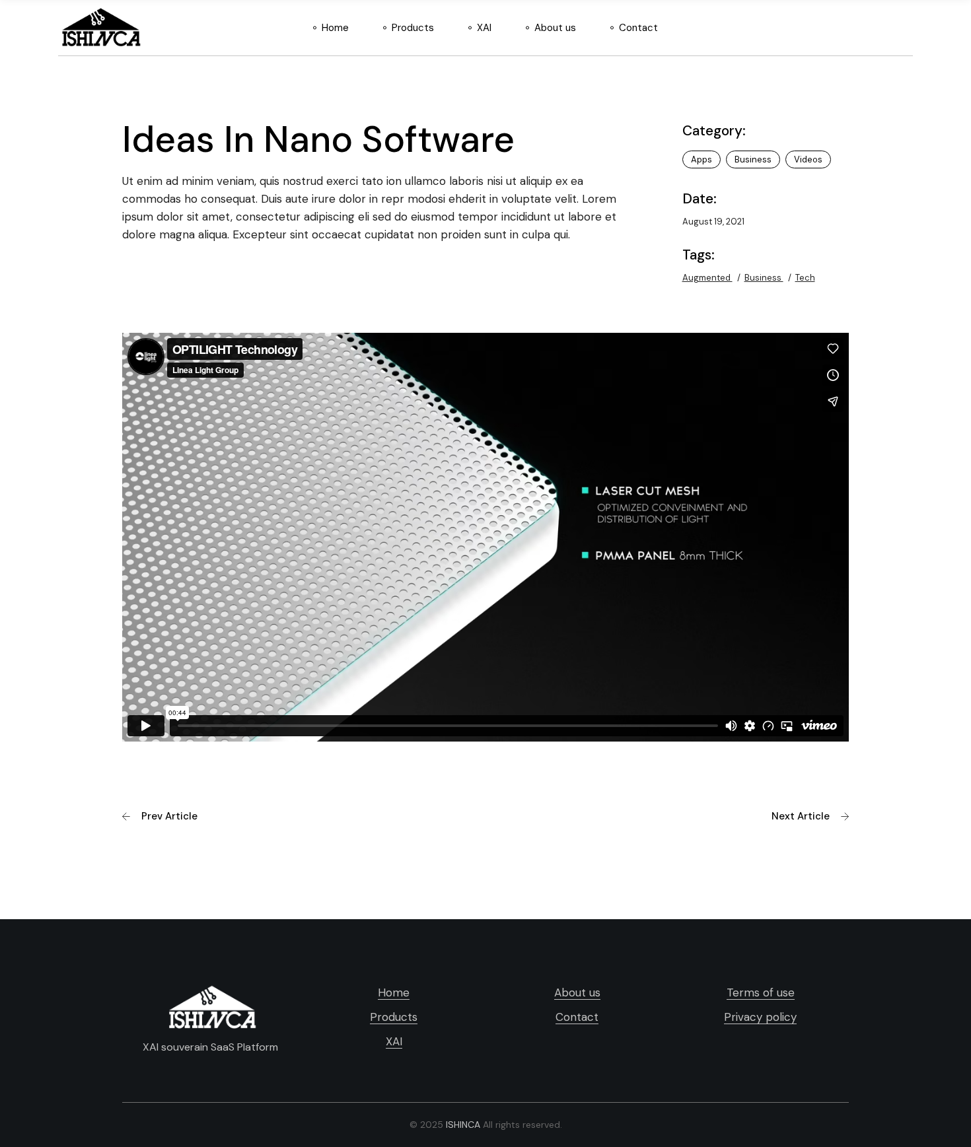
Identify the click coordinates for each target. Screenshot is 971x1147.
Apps (701, 159)
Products (393, 1017)
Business (753, 159)
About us (577, 992)
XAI (394, 1041)
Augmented (707, 277)
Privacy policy (760, 1017)
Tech (805, 277)
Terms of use (761, 992)
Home (394, 992)
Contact (577, 1017)
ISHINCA (463, 1124)
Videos (808, 159)
